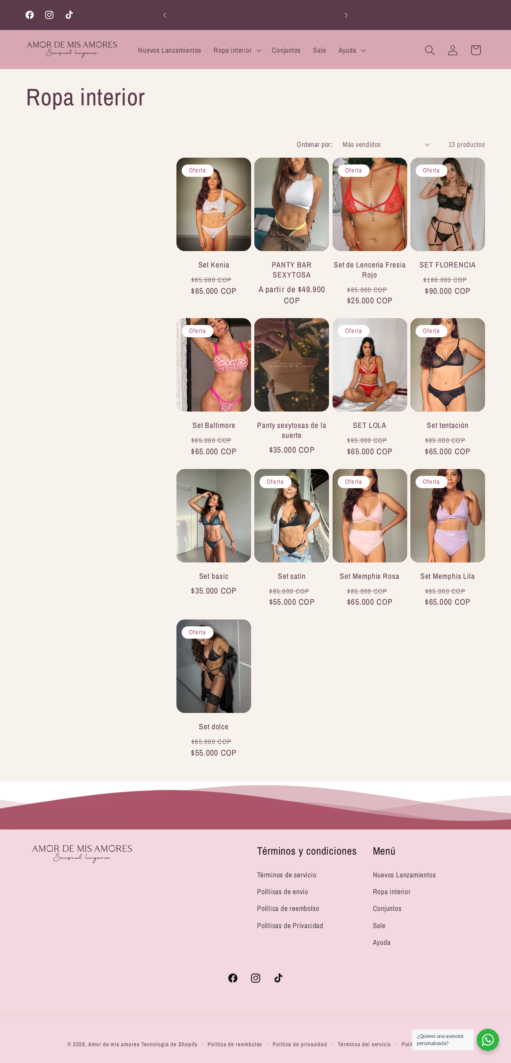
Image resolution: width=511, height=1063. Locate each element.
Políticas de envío (282, 892)
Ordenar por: (314, 144)
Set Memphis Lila (447, 576)
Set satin (292, 576)
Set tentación (448, 425)
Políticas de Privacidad (290, 925)
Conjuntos (387, 909)
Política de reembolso (288, 909)
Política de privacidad (300, 1043)
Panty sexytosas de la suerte (292, 430)
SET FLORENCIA (448, 265)
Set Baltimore (214, 425)
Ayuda (382, 942)
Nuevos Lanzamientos (404, 875)
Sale (379, 925)
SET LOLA (369, 425)
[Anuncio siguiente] (346, 15)
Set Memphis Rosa (369, 576)
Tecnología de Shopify (169, 1043)
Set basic (214, 576)
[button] (237, 50)
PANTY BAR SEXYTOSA (292, 269)
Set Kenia (214, 265)
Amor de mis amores (113, 1043)
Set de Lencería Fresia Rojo (370, 269)
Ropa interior (392, 892)
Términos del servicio (364, 1043)
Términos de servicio (287, 875)
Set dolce (214, 727)
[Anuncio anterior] (165, 15)
